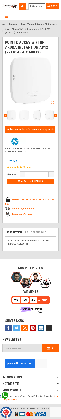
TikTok (49, 328)
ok (51, 348)
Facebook (8, 328)
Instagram (41, 328)
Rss (24, 328)
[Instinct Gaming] (10, 6)
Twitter (16, 328)
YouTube (33, 328)
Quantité (11, 174)
